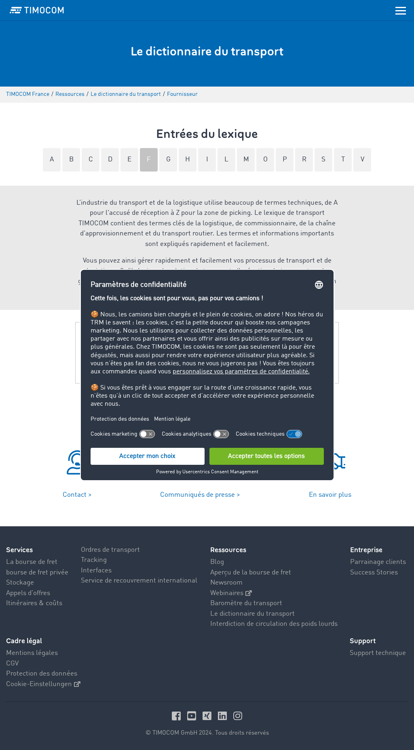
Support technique (378, 653)
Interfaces (96, 570)
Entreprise (366, 550)
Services (19, 550)
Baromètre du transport (246, 603)
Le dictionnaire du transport (252, 613)
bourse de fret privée (37, 572)
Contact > (77, 495)
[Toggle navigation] (400, 10)
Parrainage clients (378, 562)
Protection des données (41, 673)
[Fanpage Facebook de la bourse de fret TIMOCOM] (177, 716)
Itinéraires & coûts (34, 603)
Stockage (20, 582)
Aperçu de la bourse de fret (250, 572)
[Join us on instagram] (237, 716)
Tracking (94, 560)
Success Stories (374, 572)
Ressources (228, 550)
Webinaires (226, 593)
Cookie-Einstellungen (39, 684)
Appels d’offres (28, 593)
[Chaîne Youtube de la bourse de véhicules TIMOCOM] (193, 716)
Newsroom (226, 582)
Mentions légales (32, 653)
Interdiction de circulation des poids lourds (274, 624)
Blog (217, 562)
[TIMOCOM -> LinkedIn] (223, 716)
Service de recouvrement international (139, 580)
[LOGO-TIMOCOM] (37, 10)
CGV (12, 663)
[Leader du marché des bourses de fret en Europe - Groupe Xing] (208, 716)
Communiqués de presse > (200, 495)
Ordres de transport (110, 550)
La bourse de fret (31, 562)
